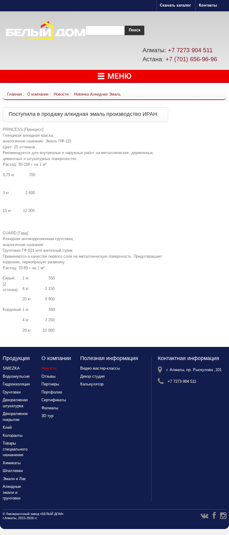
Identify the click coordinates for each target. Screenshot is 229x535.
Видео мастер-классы (100, 368)
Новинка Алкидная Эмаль (97, 94)
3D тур (47, 415)
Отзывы (48, 376)
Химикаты (12, 463)
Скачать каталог (175, 5)
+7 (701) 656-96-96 (191, 59)
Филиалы (49, 408)
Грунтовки (12, 392)
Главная (14, 94)
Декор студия (92, 376)
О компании (37, 94)
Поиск (134, 30)
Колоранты (12, 435)
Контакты (208, 5)
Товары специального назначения (15, 449)
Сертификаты (53, 400)
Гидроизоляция (16, 384)
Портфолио (51, 392)
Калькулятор (91, 384)
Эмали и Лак (14, 478)
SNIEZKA (11, 368)
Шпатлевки (13, 470)
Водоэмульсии (16, 376)
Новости (61, 94)
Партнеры (50, 384)
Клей (7, 427)
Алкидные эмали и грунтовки (12, 492)
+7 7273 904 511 (190, 50)
